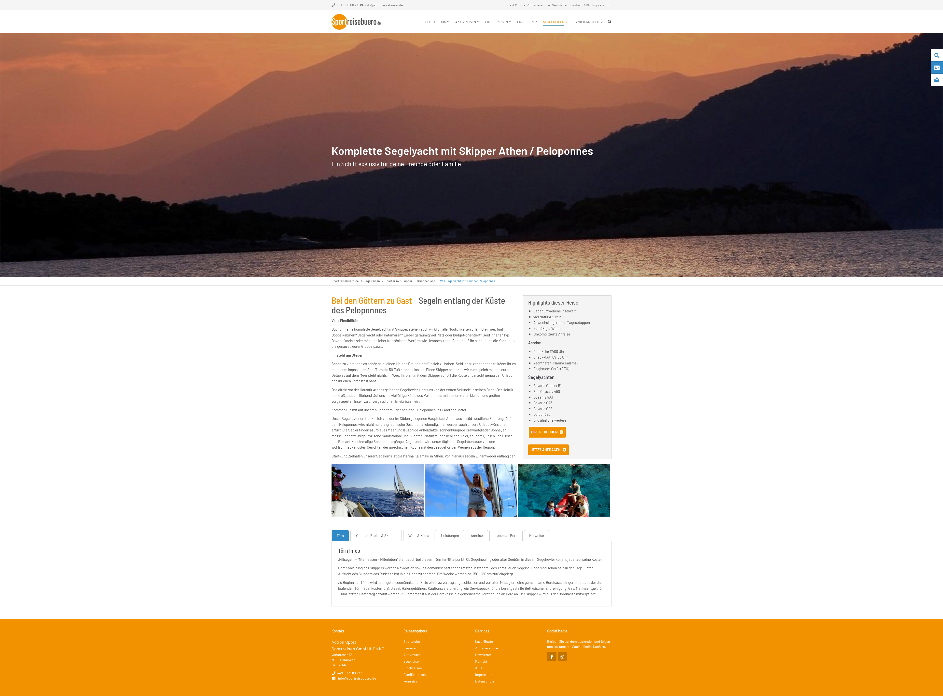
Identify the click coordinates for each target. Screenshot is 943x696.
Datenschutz (484, 681)
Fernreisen (411, 681)
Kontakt (576, 5)
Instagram (562, 656)
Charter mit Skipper (398, 281)
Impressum (601, 5)
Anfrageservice (538, 5)
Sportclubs (411, 641)
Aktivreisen (412, 655)
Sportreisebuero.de (345, 281)
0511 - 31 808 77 (347, 5)
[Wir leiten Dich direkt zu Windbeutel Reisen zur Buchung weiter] (547, 436)
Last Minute (516, 5)
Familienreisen (414, 674)
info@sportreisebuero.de (384, 5)
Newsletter (560, 5)
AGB (587, 5)
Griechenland (426, 281)
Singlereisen (412, 668)
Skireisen (410, 648)
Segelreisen (371, 281)
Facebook (551, 656)
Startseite (356, 22)
